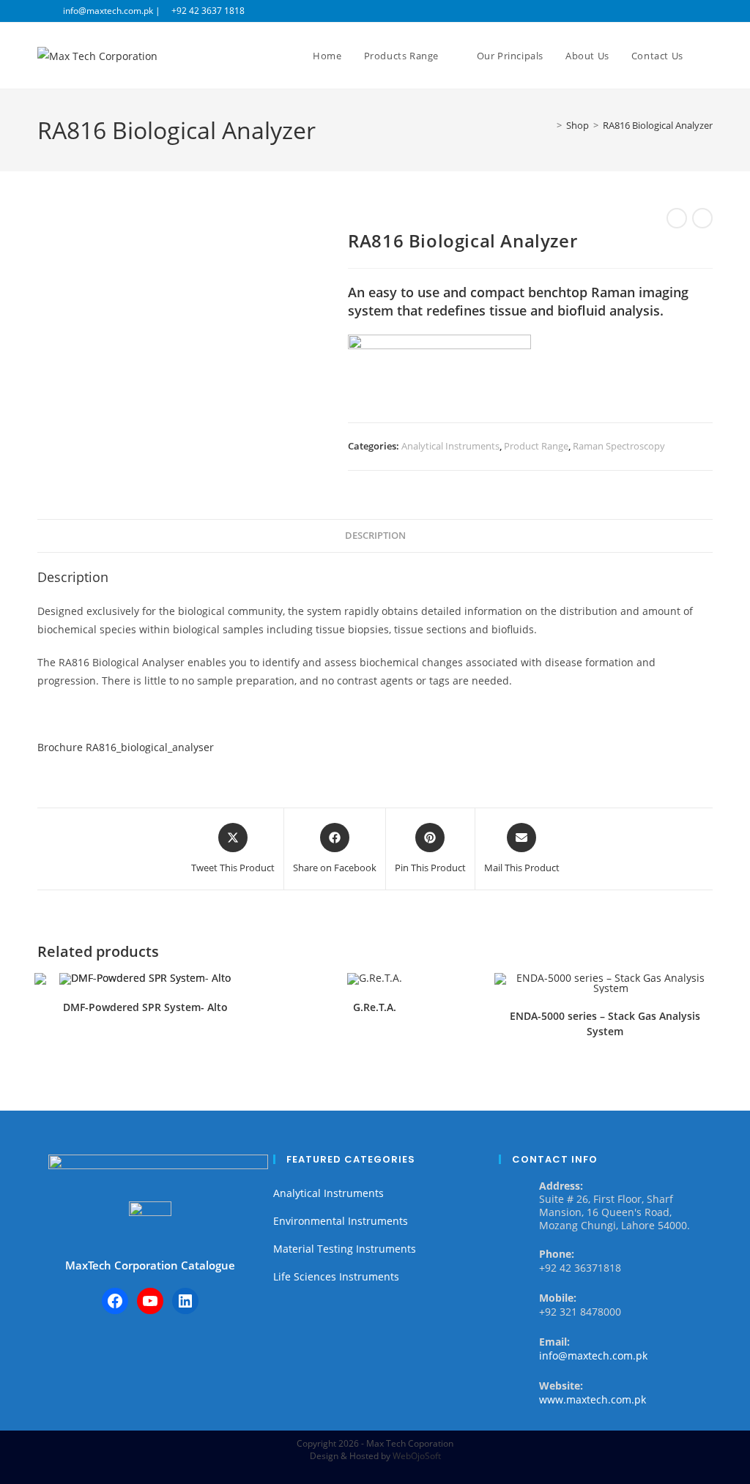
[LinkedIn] (185, 1301)
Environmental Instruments (340, 1221)
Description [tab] (375, 535)
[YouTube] (150, 1301)
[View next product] (702, 218)
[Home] (548, 125)
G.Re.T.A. (374, 1007)
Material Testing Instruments (344, 1249)
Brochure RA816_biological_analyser (125, 747)
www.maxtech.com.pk (592, 1399)
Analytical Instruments (450, 445)
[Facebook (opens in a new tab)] (675, 11)
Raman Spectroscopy (619, 445)
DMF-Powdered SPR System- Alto (145, 1007)
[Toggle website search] (709, 56)
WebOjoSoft (417, 1456)
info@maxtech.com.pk (593, 1355)
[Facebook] (115, 1301)
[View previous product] (677, 218)
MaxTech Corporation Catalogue (150, 1265)
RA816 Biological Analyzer (658, 125)
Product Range (536, 445)
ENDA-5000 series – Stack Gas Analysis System (605, 1023)
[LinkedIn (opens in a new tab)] (691, 11)
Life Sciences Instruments (336, 1276)
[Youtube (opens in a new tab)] (706, 11)
